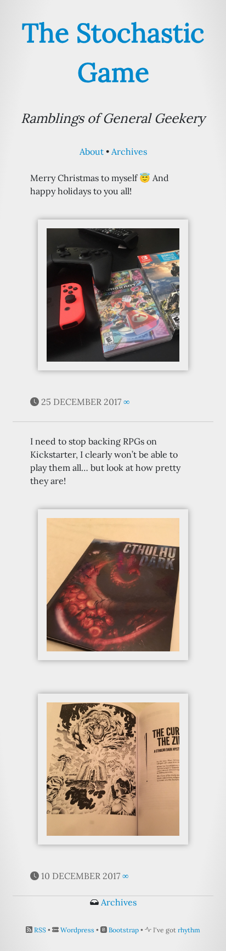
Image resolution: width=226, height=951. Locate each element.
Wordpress (77, 930)
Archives (129, 151)
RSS (40, 930)
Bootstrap (124, 930)
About (92, 151)
